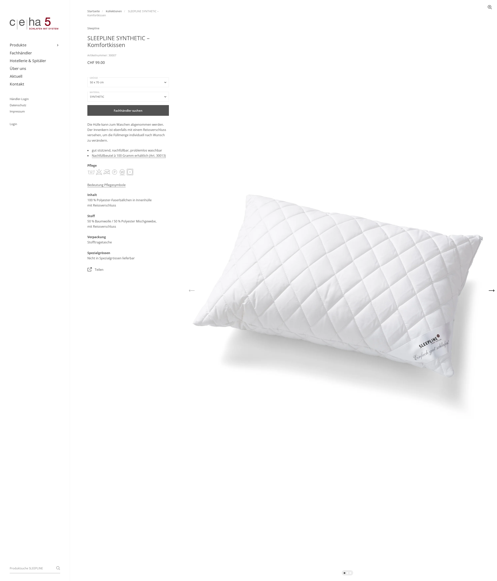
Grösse (94, 77)
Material (95, 92)
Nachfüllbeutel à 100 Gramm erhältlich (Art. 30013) (129, 155)
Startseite (93, 11)
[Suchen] (58, 568)
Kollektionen (114, 11)
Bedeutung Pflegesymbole (106, 185)
